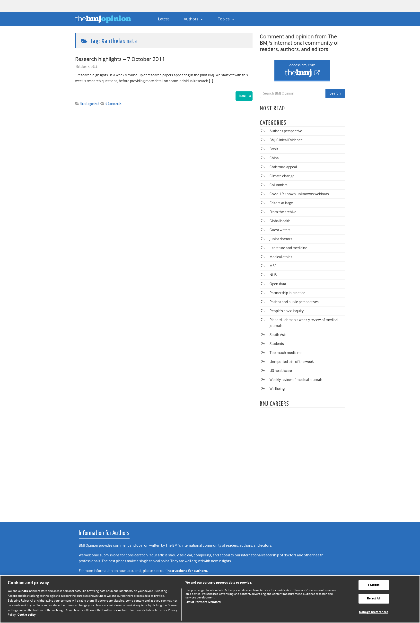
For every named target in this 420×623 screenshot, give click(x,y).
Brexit (274, 149)
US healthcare (281, 371)
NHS (273, 275)
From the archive (283, 212)
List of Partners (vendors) (203, 602)
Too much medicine (285, 353)
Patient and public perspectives (294, 302)
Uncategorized (89, 104)
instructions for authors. (187, 571)
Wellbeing (277, 388)
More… (243, 96)
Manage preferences (373, 612)
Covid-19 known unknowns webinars (299, 194)
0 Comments (113, 104)
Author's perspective (286, 131)
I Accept (373, 585)
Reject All (373, 598)
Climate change (282, 176)
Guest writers (280, 230)
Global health (280, 221)
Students (277, 344)
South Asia (278, 335)
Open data (278, 284)
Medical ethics (281, 257)
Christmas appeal (283, 167)
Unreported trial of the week (292, 362)
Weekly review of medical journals (296, 379)
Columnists (279, 185)
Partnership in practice (287, 293)
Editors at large (281, 203)
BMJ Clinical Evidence (286, 140)
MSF (273, 266)
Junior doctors (281, 239)
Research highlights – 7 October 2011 (120, 59)
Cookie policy (27, 615)
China (274, 158)
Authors (191, 19)
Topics (224, 19)
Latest (163, 19)
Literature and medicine (288, 248)
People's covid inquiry (287, 311)
